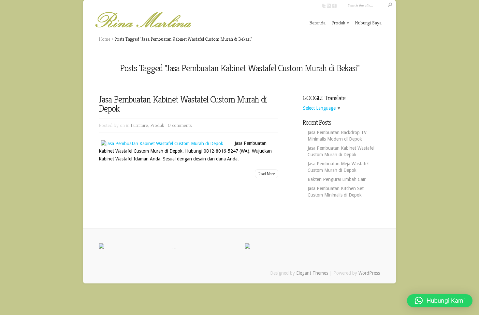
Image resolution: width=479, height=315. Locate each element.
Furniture (139, 125)
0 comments (180, 125)
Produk (338, 23)
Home (104, 39)
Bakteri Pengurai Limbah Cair (337, 179)
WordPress (369, 273)
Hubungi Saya (368, 23)
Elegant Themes (312, 273)
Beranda (317, 23)
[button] (439, 300)
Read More (266, 173)
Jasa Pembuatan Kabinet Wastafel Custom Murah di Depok (183, 104)
